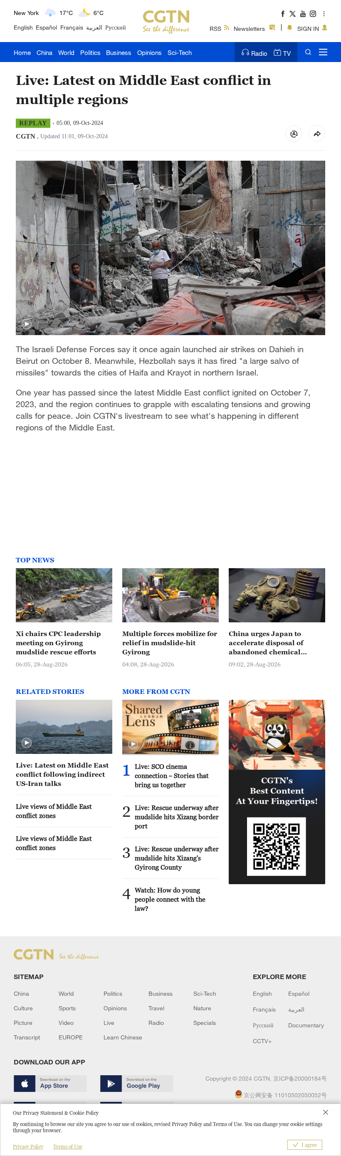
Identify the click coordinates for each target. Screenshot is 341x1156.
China (44, 52)
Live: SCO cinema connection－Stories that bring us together (172, 775)
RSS (215, 28)
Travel (156, 1008)
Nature (202, 1008)
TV (287, 53)
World (66, 52)
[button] (26, 324)
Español (46, 27)
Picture (23, 1022)
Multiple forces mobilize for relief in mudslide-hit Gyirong (169, 643)
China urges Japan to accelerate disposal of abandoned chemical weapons (266, 643)
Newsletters (249, 28)
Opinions (149, 52)
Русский (115, 27)
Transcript (27, 1037)
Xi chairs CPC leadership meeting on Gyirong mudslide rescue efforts (58, 643)
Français (71, 27)
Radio (259, 53)
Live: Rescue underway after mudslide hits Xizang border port (177, 817)
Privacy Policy (28, 1147)
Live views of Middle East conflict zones (54, 811)
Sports (67, 1008)
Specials (204, 1022)
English (23, 27)
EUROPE (71, 1037)
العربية (94, 27)
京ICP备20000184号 (300, 1078)
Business (118, 52)
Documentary (306, 1025)
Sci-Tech (180, 52)
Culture (23, 1008)
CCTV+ (262, 1040)
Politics (90, 52)
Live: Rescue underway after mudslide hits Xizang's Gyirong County (177, 858)
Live (109, 1022)
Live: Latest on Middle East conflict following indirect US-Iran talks (62, 774)
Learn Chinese (123, 1037)
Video (66, 1022)
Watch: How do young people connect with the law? (170, 899)
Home (22, 52)
